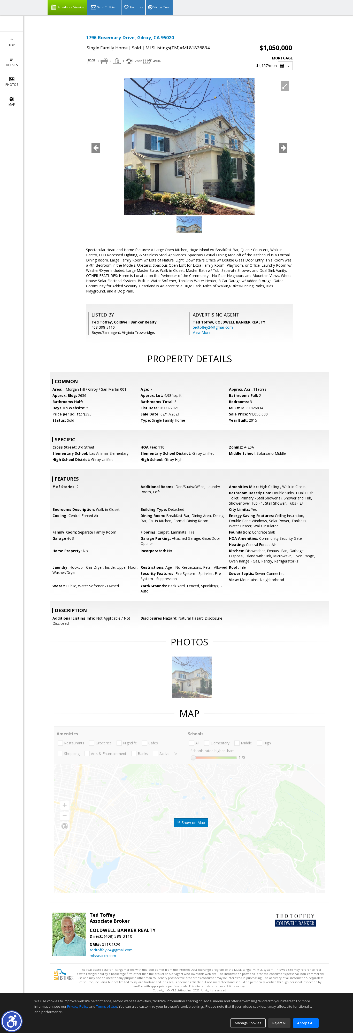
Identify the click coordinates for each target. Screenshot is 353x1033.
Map (12, 104)
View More (202, 332)
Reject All (279, 1023)
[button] (12, 1021)
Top (12, 45)
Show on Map (193, 822)
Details (12, 65)
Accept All (305, 1023)
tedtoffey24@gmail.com (213, 327)
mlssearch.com (103, 955)
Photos (11, 84)
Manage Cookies (248, 1023)
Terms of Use (106, 1006)
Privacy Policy (77, 1006)
